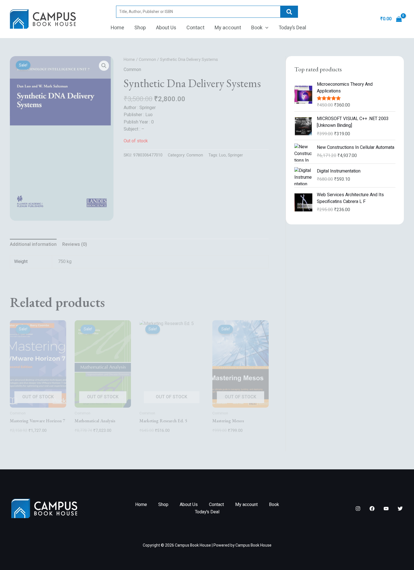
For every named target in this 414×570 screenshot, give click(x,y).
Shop (140, 28)
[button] (265, 28)
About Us (166, 28)
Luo (222, 155)
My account (228, 28)
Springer (235, 155)
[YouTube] (386, 508)
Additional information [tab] (33, 244)
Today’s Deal (292, 28)
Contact (195, 28)
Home (117, 28)
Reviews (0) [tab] (74, 244)
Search (289, 12)
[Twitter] (400, 508)
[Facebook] (372, 508)
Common (147, 60)
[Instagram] (357, 508)
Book (256, 28)
